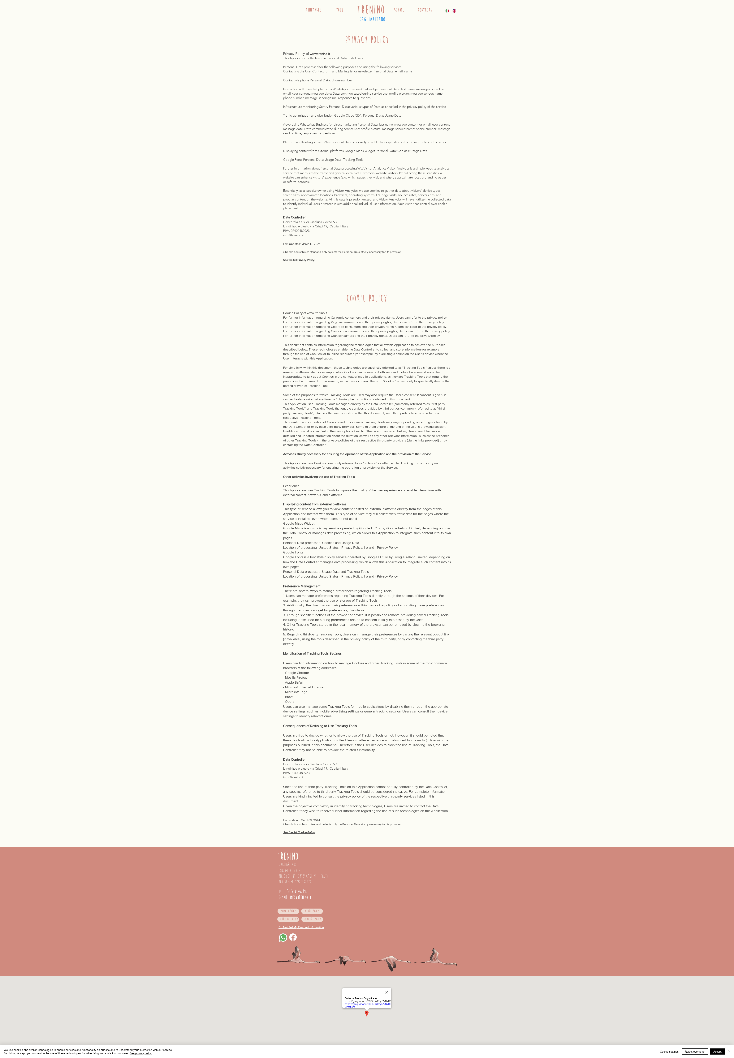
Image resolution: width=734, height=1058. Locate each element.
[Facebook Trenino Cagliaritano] (293, 937)
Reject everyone (695, 1051)
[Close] (729, 1051)
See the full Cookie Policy (299, 832)
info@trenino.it (293, 235)
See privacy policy (141, 1053)
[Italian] (448, 11)
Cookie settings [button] (669, 1051)
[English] (455, 11)
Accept (717, 1051)
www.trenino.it (320, 54)
